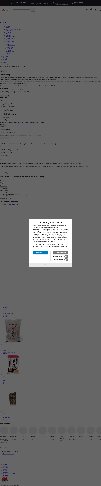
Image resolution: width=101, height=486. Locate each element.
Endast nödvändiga (60, 252)
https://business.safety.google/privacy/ (44, 241)
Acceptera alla (40, 252)
